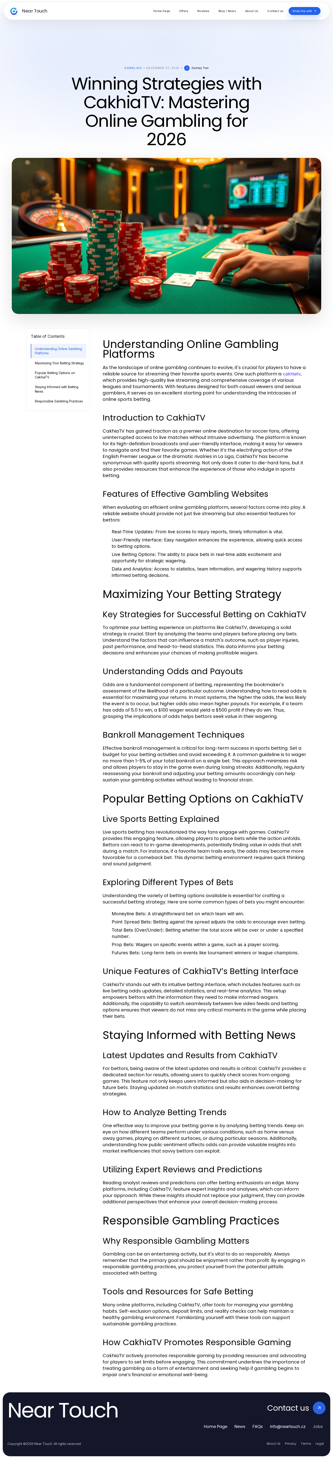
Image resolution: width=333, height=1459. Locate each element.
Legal (320, 1443)
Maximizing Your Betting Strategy (59, 363)
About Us (273, 1443)
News (239, 1426)
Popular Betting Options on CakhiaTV (55, 375)
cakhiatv (292, 374)
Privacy (290, 1443)
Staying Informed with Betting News (56, 389)
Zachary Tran (200, 68)
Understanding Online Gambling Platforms (58, 351)
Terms (306, 1443)
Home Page (215, 1426)
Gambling (133, 68)
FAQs (258, 1426)
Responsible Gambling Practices (59, 401)
